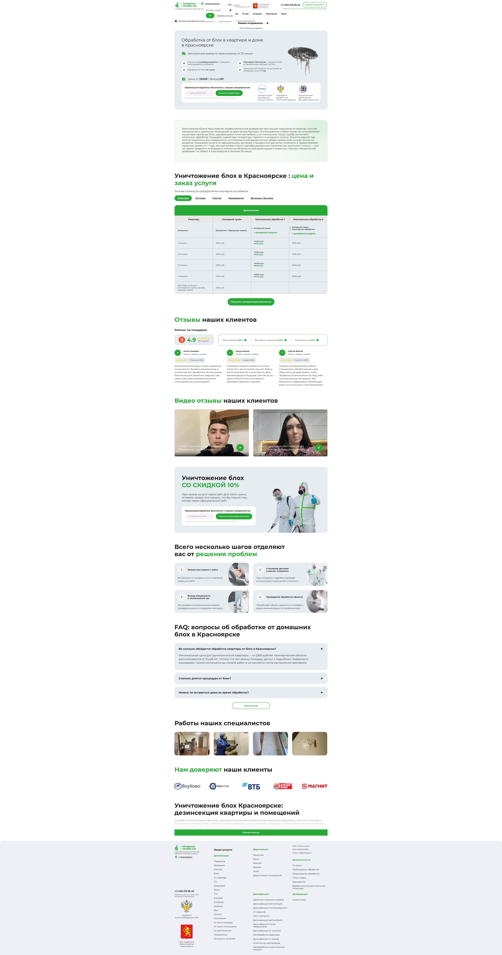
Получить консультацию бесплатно (251, 302)
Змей (256, 871)
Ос (215, 881)
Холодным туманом (224, 938)
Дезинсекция (221, 855)
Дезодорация (300, 894)
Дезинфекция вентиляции (268, 904)
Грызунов (258, 855)
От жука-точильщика (225, 926)
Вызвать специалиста (315, 5)
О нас (245, 14)
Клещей (218, 898)
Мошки (218, 914)
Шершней (219, 886)
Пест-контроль (261, 916)
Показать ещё (251, 706)
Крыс (256, 859)
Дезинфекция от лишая (266, 939)
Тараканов (219, 861)
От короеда (220, 877)
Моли (217, 890)
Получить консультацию (229, 93)
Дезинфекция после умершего (270, 908)
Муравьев (219, 865)
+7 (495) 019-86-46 (290, 5)
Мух (216, 910)
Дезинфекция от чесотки (267, 930)
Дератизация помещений (267, 875)
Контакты (271, 14)
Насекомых (220, 918)
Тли (216, 894)
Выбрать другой (225, 15)
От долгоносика (222, 930)
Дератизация (260, 849)
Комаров (219, 902)
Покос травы (299, 878)
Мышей (257, 863)
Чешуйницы (220, 934)
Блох (216, 873)
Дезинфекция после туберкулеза (264, 925)
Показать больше (251, 832)
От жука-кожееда (223, 922)
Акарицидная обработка (305, 873)
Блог (284, 14)
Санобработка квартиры (266, 935)
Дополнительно (301, 860)
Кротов (257, 867)
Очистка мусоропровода (266, 943)
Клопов (218, 869)
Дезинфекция (261, 894)
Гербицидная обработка (305, 869)
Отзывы (257, 14)
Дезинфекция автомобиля (267, 920)
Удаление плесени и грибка (268, 900)
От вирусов (259, 912)
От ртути (297, 865)
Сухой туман (299, 900)
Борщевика (298, 882)
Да (210, 15)
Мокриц (218, 906)
